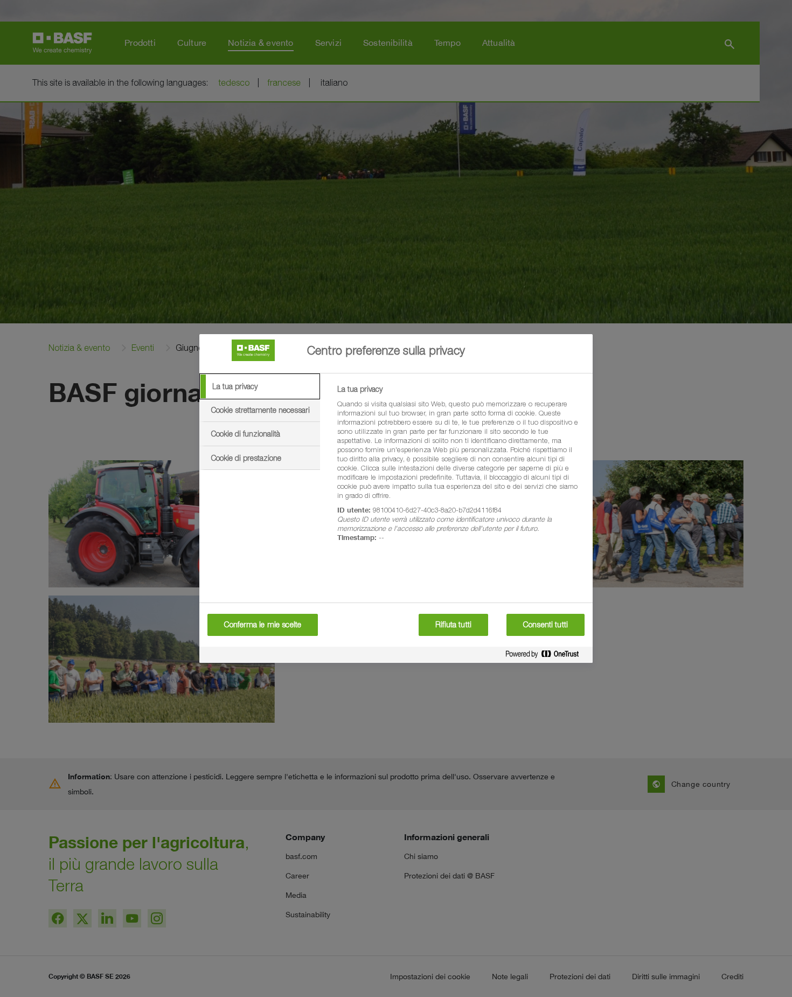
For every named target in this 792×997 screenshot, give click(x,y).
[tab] (259, 386)
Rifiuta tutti (453, 624)
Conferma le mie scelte (262, 624)
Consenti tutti (545, 624)
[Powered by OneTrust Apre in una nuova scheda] (546, 656)
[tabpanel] (460, 469)
